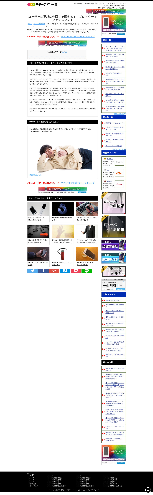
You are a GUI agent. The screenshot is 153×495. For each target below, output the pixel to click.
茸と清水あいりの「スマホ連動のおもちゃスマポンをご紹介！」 (115, 108)
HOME (30, 24)
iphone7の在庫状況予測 (54, 484)
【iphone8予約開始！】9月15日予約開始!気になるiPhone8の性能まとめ (115, 395)
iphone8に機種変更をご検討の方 (113, 486)
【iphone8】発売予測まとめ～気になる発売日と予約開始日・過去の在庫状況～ (115, 376)
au (108, 170)
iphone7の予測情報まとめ (55, 478)
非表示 (64, 52)
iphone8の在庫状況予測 (110, 484)
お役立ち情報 (32, 484)
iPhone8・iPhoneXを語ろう (114, 146)
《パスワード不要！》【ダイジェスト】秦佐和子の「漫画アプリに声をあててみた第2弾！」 (115, 48)
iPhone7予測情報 (39, 24)
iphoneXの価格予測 (81, 482)
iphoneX (78, 476)
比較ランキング (33, 486)
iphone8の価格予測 (109, 482)
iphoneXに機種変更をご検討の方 (85, 486)
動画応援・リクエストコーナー (115, 123)
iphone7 (31, 478)
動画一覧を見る (119, 114)
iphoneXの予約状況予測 (82, 480)
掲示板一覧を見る (118, 149)
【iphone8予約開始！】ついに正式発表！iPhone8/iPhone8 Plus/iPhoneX (115, 403)
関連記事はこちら (35, 175)
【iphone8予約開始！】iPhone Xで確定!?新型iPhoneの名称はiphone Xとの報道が (115, 420)
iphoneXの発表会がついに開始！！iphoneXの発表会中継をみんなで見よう (115, 412)
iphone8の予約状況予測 (110, 480)
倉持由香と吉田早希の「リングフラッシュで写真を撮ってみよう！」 (115, 81)
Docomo (109, 181)
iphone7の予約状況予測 (54, 480)
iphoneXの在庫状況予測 (82, 484)
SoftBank (110, 159)
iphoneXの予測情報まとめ (83, 478)
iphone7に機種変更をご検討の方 (57, 486)
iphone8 (31, 482)
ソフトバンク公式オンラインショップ (78, 37)
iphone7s (31, 480)
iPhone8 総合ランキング (113, 300)
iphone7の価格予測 (53, 482)
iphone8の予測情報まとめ (111, 478)
